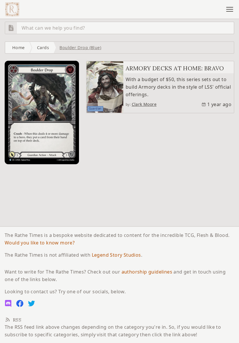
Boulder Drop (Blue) (80, 47)
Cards (43, 47)
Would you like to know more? (40, 243)
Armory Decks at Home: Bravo (175, 68)
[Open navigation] (229, 9)
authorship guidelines (147, 272)
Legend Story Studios (116, 255)
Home (18, 47)
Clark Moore (144, 104)
